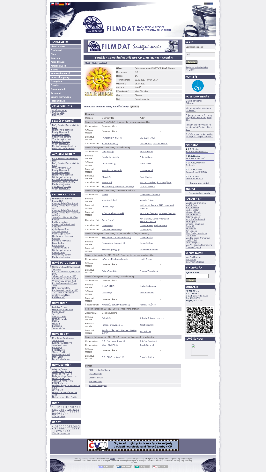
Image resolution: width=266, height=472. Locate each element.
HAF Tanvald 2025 (61, 288)
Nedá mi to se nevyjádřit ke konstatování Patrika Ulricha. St (199, 127)
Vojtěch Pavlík (58, 352)
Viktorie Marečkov (149, 249)
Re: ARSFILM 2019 (194, 179)
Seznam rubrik (58, 89)
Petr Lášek (191, 259)
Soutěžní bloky (121, 106)
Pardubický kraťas (61, 141)
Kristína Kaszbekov (62, 343)
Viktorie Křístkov (167, 213)
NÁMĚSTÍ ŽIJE (59, 319)
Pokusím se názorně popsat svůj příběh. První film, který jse (199, 117)
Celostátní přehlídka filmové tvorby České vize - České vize (65, 205)
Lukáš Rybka (146, 259)
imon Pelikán (146, 243)
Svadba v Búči (59, 316)
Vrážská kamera (60, 231)
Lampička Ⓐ (108, 151)
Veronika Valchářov (195, 219)
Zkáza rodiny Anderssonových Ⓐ (118, 186)
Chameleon (107, 225)
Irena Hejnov (192, 207)
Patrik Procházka (148, 221)
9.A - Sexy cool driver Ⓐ (113, 341)
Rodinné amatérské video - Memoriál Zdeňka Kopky (65, 147)
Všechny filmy (58, 416)
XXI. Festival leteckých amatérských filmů (63, 293)
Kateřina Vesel (193, 217)
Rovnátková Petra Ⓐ (112, 170)
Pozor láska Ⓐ (109, 163)
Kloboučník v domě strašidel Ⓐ (116, 237)
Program (100, 106)
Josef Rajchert (146, 325)
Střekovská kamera (61, 137)
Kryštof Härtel (160, 225)
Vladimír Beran (96, 377)
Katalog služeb (58, 66)
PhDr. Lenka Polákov (99, 370)
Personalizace (58, 101)
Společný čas (58, 328)
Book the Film (58, 243)
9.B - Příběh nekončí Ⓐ (113, 357)
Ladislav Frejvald (60, 307)
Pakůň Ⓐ (106, 318)
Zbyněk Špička (147, 357)
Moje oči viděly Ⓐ (110, 345)
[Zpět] (87, 63)
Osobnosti (56, 50)
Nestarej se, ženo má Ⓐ (113, 243)
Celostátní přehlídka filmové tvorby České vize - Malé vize (66, 211)
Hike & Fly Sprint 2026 (62, 309)
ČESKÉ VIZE (58, 113)
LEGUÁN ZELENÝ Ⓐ (112, 138)
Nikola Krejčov (193, 242)
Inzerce (54, 69)
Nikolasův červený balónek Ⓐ (116, 305)
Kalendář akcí (57, 62)
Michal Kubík (146, 143)
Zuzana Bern (146, 170)
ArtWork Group (59, 369)
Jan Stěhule (145, 331)
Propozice (89, 106)
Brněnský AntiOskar (61, 241)
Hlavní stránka (58, 46)
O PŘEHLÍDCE (59, 110)
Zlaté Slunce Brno (60, 229)
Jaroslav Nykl (95, 381)
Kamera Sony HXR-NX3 (196, 172)
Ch (68, 409)
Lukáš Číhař (191, 240)
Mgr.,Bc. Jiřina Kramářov (198, 238)
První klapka (58, 245)
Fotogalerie (56, 81)
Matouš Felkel (146, 225)
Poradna (55, 85)
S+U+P (55, 314)
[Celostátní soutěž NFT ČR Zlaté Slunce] (99, 97)
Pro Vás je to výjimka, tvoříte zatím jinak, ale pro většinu (199, 135)
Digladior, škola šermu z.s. (64, 376)
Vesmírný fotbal (109, 200)
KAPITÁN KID (58, 297)
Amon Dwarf (108, 220)
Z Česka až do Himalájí (113, 213)
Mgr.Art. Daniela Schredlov (199, 245)
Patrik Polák (145, 163)
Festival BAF (58, 201)
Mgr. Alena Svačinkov (63, 338)
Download (56, 93)
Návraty (56, 323)
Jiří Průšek (191, 228)
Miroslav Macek (193, 212)
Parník (105, 194)
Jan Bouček (191, 231)
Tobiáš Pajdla (146, 229)
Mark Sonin (57, 357)
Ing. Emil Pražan (193, 257)
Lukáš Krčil (191, 235)
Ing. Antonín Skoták (195, 262)
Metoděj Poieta (146, 200)
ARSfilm (56, 215)
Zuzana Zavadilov (149, 271)
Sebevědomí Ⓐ (109, 271)
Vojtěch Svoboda (193, 214)
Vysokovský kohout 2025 (64, 281)
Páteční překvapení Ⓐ (112, 325)
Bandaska (57, 326)
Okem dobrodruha (61, 144)
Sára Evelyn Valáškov (196, 233)
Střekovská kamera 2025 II (65, 278)
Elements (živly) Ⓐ (111, 249)
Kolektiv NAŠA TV (148, 305)
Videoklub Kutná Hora (62, 381)
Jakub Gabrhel (147, 345)
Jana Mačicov (59, 345)
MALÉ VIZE (57, 115)
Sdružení (55, 58)
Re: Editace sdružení (195, 158)
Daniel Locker (146, 177)
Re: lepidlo (190, 165)
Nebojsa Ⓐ (107, 182)
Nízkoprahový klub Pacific (64, 397)
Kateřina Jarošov (148, 341)
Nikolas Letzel (146, 151)
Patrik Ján (190, 226)
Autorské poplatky (60, 77)
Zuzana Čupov (193, 247)
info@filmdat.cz (200, 296)
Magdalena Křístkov (150, 194)
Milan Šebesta (95, 374)
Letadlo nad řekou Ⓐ (112, 229)
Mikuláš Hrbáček (148, 138)
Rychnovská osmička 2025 (65, 290)
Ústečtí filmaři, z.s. (61, 378)
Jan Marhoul (145, 219)
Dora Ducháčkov (61, 359)
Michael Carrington (98, 385)
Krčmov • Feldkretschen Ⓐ (115, 259)
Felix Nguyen (58, 350)
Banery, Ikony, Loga (61, 97)
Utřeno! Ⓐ (107, 292)
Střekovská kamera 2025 (64, 276)
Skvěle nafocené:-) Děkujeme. (194, 102)
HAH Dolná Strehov (62, 198)
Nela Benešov (147, 292)
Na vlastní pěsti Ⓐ (110, 157)
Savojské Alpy (58, 312)
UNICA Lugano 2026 (61, 168)
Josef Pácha (58, 340)
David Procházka (160, 219)
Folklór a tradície (60, 222)
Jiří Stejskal (191, 221)
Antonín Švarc (146, 157)
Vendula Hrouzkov (195, 224)
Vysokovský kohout (61, 139)
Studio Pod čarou (148, 286)
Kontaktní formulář (60, 73)
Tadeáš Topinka (147, 186)
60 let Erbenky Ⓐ (110, 143)
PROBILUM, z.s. (60, 383)
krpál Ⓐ (106, 177)
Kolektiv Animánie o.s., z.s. (152, 318)
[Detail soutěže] (99, 63)
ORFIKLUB (57, 390)
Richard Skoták (160, 143)
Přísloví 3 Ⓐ (108, 206)
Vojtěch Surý (191, 205)
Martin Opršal (146, 237)
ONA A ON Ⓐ (108, 286)
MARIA (55, 321)
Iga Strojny (57, 347)
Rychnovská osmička (62, 130)
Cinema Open (58, 252)
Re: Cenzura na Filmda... (197, 151)
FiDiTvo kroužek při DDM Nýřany (155, 182)
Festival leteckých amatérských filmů (61, 133)
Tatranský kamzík (60, 248)
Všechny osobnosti (61, 433)
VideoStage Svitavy (61, 233)
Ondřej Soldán (192, 210)
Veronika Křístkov (149, 213)
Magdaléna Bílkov (61, 354)
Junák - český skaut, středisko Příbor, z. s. (62, 372)
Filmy (53, 54)
